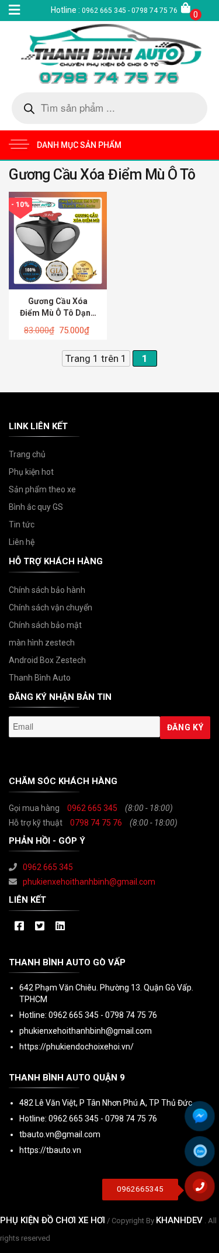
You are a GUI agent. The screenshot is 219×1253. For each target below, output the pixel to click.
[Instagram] (60, 926)
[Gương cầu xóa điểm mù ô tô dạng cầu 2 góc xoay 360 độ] (58, 239)
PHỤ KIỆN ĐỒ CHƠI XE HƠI (52, 1220)
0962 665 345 (92, 808)
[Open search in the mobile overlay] (109, 108)
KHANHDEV (179, 1220)
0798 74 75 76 (96, 822)
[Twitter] (39, 926)
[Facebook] (19, 926)
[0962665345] (204, 1190)
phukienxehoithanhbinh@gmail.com (89, 881)
